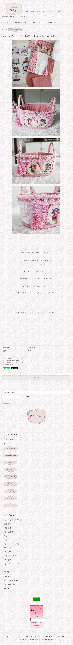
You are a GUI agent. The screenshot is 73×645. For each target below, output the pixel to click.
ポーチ (6, 536)
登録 (37, 613)
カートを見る (51, 22)
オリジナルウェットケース (11, 564)
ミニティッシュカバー (10, 556)
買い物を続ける (9, 364)
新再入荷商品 (8, 560)
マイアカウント (8, 588)
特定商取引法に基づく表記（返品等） (16, 358)
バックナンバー (37, 625)
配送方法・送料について (11, 580)
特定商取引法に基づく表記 (34, 636)
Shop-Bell (36, 600)
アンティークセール (9, 439)
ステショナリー (8, 552)
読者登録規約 (34, 622)
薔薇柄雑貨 (7, 524)
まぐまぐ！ (39, 627)
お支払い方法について (10, 576)
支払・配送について (21, 22)
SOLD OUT (36, 377)
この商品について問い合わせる (14, 362)
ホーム (7, 22)
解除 (37, 617)
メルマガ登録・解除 (9, 584)
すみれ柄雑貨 (8, 528)
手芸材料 (36, 598)
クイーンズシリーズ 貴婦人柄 (13, 520)
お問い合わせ (37, 22)
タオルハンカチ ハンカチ (11, 544)
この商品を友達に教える (12, 360)
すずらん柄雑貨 (8, 532)
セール (6, 443)
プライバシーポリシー (49, 636)
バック (6, 540)
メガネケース (8, 548)
